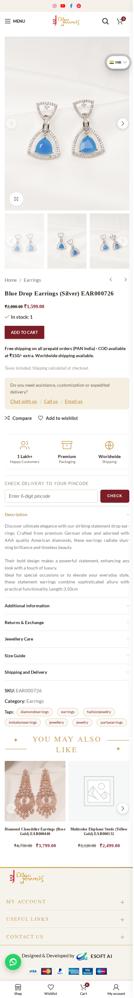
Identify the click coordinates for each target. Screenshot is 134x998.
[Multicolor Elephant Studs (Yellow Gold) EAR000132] (99, 791)
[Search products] (105, 21)
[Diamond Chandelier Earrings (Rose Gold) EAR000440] (35, 791)
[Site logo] (67, 20)
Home (11, 280)
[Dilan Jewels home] (28, 877)
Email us (74, 401)
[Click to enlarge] (16, 199)
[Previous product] (110, 280)
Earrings (32, 280)
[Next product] (125, 280)
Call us (51, 401)
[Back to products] (118, 280)
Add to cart (24, 332)
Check (114, 496)
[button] (11, 123)
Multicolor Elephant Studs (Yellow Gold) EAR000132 (99, 831)
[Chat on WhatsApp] (13, 962)
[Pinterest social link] (79, 6)
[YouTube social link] (63, 6)
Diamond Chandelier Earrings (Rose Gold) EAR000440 (35, 831)
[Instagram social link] (55, 6)
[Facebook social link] (71, 6)
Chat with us (23, 401)
